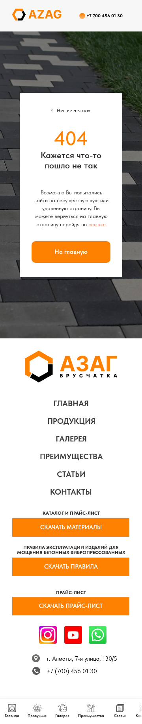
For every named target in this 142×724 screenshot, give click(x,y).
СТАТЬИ (71, 474)
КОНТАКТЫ (71, 492)
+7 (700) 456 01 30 (72, 671)
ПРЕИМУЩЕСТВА (71, 456)
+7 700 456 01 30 (104, 15)
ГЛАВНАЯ (71, 403)
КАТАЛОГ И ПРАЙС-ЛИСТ (71, 513)
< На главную (71, 110)
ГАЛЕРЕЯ (71, 438)
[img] (97, 635)
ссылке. (97, 224)
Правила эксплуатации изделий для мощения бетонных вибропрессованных (71, 550)
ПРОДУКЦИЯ (71, 421)
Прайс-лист (71, 592)
